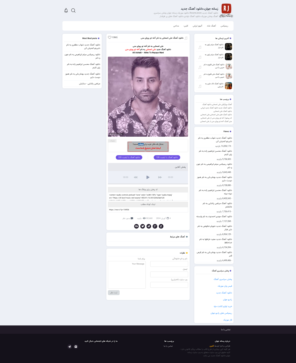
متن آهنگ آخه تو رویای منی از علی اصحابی (216, 121)
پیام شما (141, 258)
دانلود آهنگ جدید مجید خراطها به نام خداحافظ (215, 241)
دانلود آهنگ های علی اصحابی (221, 114)
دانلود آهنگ (206, 104)
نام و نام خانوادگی (179, 258)
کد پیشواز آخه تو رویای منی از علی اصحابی (216, 118)
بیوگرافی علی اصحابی (219, 104)
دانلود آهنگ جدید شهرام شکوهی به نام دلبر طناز (214, 227)
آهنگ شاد (211, 26)
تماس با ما (225, 329)
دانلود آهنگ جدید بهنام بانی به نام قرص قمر (214, 254)
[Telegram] (148, 226)
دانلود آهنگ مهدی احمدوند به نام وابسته (214, 216)
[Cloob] (136, 226)
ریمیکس (224, 26)
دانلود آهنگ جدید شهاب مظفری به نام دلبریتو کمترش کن (215, 139)
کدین (212, 346)
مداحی (176, 26)
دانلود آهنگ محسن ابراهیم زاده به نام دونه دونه (215, 192)
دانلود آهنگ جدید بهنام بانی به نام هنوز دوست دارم (214, 178)
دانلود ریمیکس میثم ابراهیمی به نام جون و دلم (214, 165)
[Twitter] (142, 226)
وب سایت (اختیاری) (179, 279)
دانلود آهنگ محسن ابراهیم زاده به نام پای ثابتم (215, 152)
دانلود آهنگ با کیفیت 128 (167, 157)
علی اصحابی (205, 114)
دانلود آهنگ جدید (225, 107)
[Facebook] (161, 226)
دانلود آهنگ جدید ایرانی (209, 107)
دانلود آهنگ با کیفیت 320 (129, 157)
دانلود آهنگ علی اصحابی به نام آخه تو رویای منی (162, 38)
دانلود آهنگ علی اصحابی (222, 111)
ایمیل (185, 269)
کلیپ (186, 26)
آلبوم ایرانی (197, 26)
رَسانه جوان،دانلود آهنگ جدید (199, 8)
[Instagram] (76, 346)
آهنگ (230, 104)
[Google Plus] (155, 226)
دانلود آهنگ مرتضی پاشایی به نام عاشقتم (217, 205)
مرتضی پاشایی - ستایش (89, 83)
